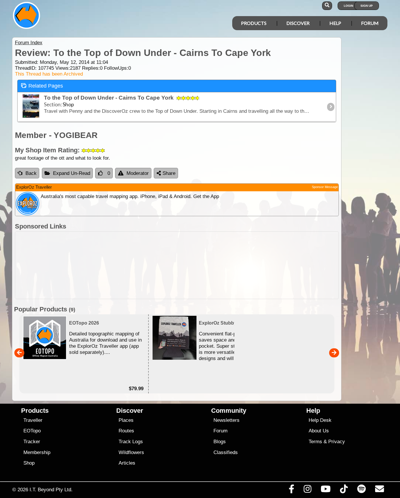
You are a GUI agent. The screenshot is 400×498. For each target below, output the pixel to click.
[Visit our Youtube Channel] (326, 490)
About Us (319, 431)
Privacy (336, 441)
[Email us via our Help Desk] (379, 490)
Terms (315, 441)
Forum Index (28, 42)
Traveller (32, 420)
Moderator (138, 173)
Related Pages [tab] (45, 86)
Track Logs (131, 441)
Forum (370, 23)
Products (253, 23)
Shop (29, 463)
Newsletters (226, 420)
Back (31, 173)
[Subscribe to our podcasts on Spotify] (361, 490)
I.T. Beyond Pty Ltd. (51, 489)
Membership (36, 452)
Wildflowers (131, 452)
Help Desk (320, 420)
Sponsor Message (325, 187)
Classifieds (225, 452)
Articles (127, 463)
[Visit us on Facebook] (291, 490)
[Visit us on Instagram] (307, 490)
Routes (126, 431)
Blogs (219, 441)
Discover (298, 23)
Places (126, 420)
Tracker (31, 441)
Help (335, 23)
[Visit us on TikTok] (344, 490)
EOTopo (32, 431)
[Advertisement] (177, 265)
